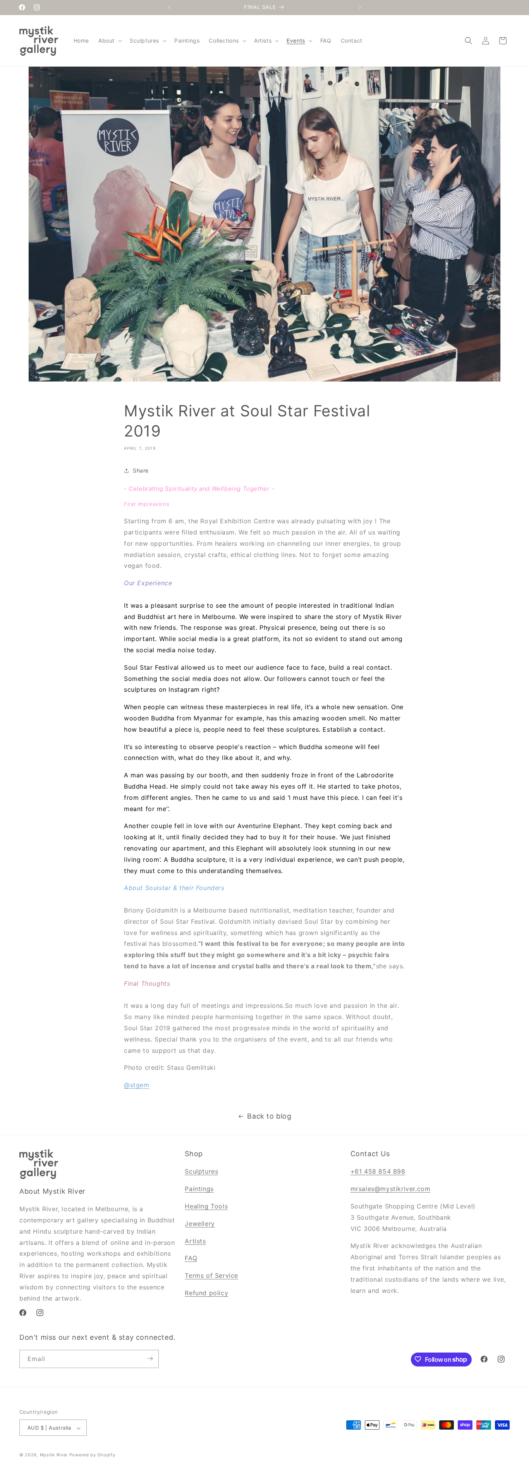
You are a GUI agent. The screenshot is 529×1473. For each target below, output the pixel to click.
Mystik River (54, 1455)
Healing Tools (206, 1206)
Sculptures (201, 1172)
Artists (195, 1241)
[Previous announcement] (169, 7)
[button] (109, 41)
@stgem (136, 1085)
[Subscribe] (149, 1358)
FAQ (191, 1258)
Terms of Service (211, 1276)
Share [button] (141, 470)
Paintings (199, 1189)
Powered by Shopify (92, 1455)
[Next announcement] (359, 7)
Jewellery (200, 1223)
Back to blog (269, 1116)
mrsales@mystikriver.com (390, 1189)
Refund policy (206, 1293)
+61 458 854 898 (377, 1172)
